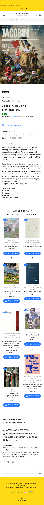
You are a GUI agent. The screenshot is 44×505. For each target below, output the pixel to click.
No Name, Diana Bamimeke (32, 246)
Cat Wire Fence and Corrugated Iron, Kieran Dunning (11, 396)
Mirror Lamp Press (32, 240)
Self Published (33, 331)
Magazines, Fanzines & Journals (26, 135)
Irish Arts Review (11, 285)
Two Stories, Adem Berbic (32, 291)
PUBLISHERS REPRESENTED (23, 2)
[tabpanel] (22, 54)
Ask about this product (13, 125)
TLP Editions (11, 391)
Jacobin (12, 132)
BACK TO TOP (22, 500)
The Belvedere (11, 240)
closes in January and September (27, 452)
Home (4, 20)
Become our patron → (31, 487)
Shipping (15, 116)
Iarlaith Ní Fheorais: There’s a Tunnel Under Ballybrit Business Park (32, 387)
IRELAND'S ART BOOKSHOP (7, 2)
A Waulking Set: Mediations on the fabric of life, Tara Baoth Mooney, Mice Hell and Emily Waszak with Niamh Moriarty (11, 345)
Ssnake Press (32, 285)
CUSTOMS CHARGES (14, 5)
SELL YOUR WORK (36, 2)
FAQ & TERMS (3, 5)
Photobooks (32, 333)
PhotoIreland (11, 389)
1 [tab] (22, 86)
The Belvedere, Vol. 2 (12, 246)
